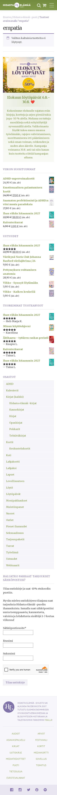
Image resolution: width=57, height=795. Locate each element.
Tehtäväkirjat (17, 435)
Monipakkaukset (16, 500)
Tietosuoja (15, 771)
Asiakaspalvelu (15, 739)
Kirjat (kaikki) (15, 396)
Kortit (9, 442)
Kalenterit (12, 390)
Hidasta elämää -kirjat (23, 403)
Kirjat (12, 416)
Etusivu (7, 17)
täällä (48, 719)
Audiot (16, 733)
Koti (8, 455)
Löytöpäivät (13, 494)
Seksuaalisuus (15, 532)
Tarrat (10, 545)
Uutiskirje (16, 752)
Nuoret (10, 513)
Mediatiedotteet (16, 758)
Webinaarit (12, 565)
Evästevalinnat (16, 777)
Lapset (10, 474)
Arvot (41, 733)
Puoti (16, 765)
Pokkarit (14, 429)
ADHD (9, 383)
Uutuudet (11, 558)
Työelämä (12, 552)
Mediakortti (41, 752)
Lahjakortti (13, 461)
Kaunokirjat (16, 409)
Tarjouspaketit (15, 539)
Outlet (10, 520)
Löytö (9, 487)
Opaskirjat (15, 422)
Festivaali (41, 739)
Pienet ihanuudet (16, 526)
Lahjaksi (11, 468)
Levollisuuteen (15, 481)
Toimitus (41, 765)
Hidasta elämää (17, 5)
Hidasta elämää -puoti (25, 17)
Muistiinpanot (15, 506)
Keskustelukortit (19, 448)
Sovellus (41, 758)
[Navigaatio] (51, 5)
